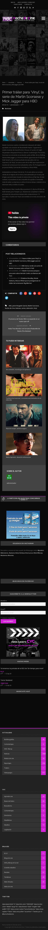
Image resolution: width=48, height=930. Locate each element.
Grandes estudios (10, 868)
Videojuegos (8, 773)
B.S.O (2, 671)
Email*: (3, 609)
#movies (11, 555)
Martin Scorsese (33, 306)
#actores (12, 553)
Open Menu (43, 18)
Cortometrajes (9, 744)
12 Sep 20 (8, 674)
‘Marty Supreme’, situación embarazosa (18, 457)
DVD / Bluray (8, 749)
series (24, 308)
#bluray (40, 553)
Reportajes (7, 763)
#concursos (29, 553)
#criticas (22, 553)
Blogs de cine (8, 858)
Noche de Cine (10, 308)
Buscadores (8, 806)
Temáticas (4, 683)
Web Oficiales (8, 882)
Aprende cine (8, 796)
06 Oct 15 (5, 105)
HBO (10, 306)
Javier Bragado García (19, 306)
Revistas (6, 872)
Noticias (19, 82)
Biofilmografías (9, 739)
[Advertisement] (24, 52)
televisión (29, 308)
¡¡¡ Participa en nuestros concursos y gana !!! (23, 499)
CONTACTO (28, 4)
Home (3, 82)
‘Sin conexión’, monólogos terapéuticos (18, 369)
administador (14, 105)
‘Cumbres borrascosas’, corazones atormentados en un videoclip (23, 399)
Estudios (7, 825)
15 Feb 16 (8, 685)
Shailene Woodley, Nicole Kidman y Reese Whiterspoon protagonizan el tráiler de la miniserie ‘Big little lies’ (24, 280)
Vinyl (35, 308)
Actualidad (11, 82)
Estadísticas (8, 820)
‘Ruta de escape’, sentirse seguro (16, 428)
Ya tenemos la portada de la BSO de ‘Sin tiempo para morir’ (22, 668)
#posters (41, 550)
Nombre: (4, 601)
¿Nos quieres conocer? (26, 2)
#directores (4, 553)
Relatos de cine (9, 758)
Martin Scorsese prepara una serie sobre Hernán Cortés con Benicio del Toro (25, 273)
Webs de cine (8, 887)
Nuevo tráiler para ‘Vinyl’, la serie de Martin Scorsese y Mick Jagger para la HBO (25, 260)
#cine (17, 553)
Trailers (6, 768)
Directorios (7, 815)
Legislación (7, 830)
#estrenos (4, 555)
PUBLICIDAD (18, 4)
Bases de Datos (9, 801)
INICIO (13, 2)
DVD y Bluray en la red (11, 863)
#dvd (35, 553)
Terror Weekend (6, 680)
